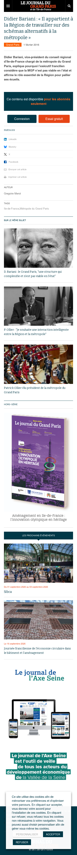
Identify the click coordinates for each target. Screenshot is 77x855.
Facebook (13, 161)
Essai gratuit (54, 118)
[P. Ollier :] (38, 306)
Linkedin (13, 139)
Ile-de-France (11, 208)
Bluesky (12, 146)
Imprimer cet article (17, 176)
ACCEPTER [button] (53, 834)
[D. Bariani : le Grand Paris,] (38, 248)
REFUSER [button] (22, 842)
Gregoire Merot (12, 193)
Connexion (22, 118)
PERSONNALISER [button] (27, 834)
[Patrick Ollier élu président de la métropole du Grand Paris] (38, 364)
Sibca (8, 592)
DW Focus (38, 6)
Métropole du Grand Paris (34, 208)
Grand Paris (13, 44)
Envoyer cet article (17, 169)
